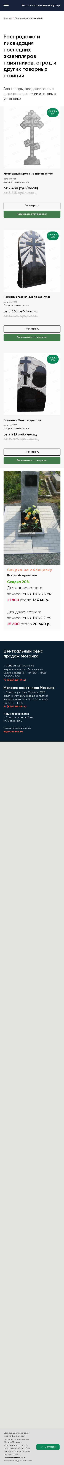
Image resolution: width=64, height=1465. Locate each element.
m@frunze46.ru (13, 731)
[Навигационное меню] (6, 5)
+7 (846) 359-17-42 (15, 706)
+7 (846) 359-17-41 (15, 680)
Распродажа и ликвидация (29, 18)
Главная (8, 18)
